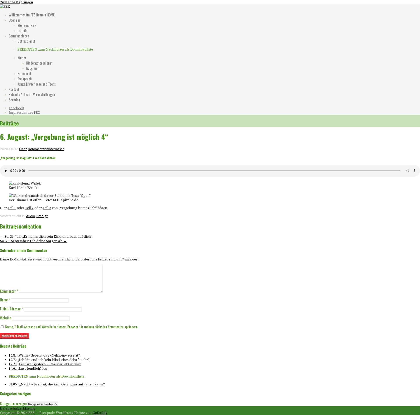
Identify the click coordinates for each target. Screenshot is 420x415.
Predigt (42, 216)
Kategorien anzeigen (13, 403)
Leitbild (23, 30)
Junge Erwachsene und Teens (37, 84)
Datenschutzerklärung (17, 408)
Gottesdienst (26, 41)
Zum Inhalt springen (16, 2)
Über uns (15, 20)
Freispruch (25, 78)
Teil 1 (12, 208)
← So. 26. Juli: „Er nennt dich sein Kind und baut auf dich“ (46, 236)
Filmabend (24, 73)
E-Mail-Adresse (11, 308)
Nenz (23, 149)
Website (5, 317)
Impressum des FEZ (24, 112)
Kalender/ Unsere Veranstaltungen (32, 94)
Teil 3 (47, 208)
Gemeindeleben (19, 36)
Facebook (16, 108)
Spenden (14, 99)
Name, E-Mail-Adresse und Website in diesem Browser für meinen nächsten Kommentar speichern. (71, 326)
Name (5, 299)
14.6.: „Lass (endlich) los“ (28, 368)
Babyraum (32, 68)
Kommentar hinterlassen (46, 149)
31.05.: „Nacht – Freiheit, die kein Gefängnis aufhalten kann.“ (57, 384)
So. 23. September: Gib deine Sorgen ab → (33, 241)
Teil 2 (29, 208)
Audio (30, 216)
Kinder (22, 57)
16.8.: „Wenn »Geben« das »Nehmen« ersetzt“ (44, 355)
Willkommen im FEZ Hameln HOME (31, 15)
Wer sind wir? (27, 25)
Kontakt (14, 89)
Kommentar (9, 291)
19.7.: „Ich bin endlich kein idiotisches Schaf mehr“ (49, 360)
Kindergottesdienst (39, 63)
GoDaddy (100, 413)
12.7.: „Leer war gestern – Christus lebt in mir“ (45, 364)
